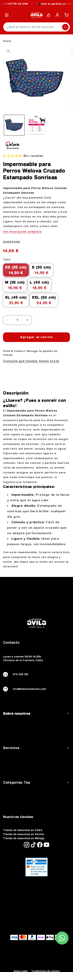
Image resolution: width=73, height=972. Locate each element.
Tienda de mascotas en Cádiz (22, 830)
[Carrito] (66, 15)
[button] (13, 155)
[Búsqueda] (65, 27)
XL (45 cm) (16, 300)
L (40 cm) (39, 285)
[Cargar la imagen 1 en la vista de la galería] (14, 125)
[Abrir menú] (6, 15)
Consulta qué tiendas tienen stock (31, 361)
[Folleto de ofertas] (48, 15)
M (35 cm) (15, 285)
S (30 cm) (41, 270)
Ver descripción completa (22, 231)
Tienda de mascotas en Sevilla (23, 834)
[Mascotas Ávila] (36, 15)
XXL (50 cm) (44, 300)
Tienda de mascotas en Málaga (23, 838)
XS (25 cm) (16, 270)
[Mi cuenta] (57, 15)
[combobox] (36, 27)
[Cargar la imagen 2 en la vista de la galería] (36, 125)
